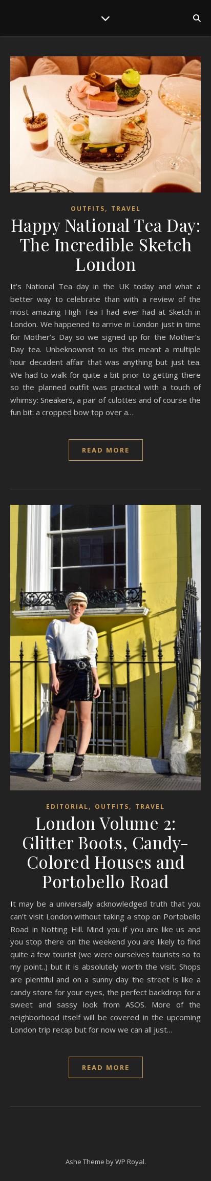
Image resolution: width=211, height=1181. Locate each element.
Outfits (88, 208)
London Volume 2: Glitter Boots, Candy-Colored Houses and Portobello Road (105, 851)
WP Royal (129, 1161)
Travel (126, 208)
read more (106, 450)
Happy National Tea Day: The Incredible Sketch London (106, 244)
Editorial (67, 806)
